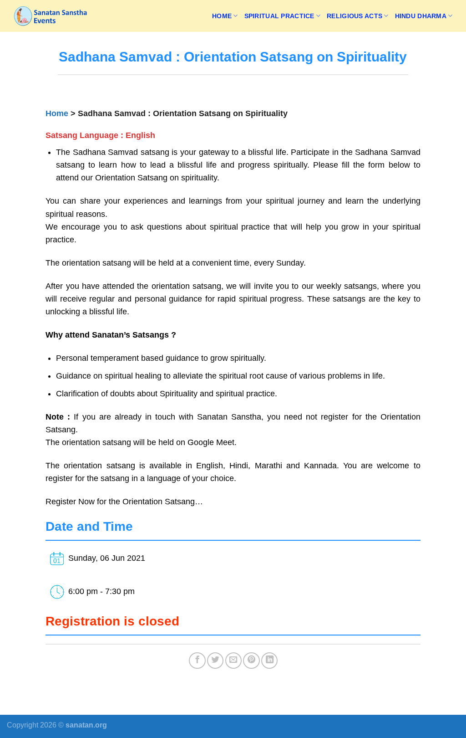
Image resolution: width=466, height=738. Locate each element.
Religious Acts (354, 16)
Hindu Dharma (420, 16)
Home (222, 16)
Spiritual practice (279, 16)
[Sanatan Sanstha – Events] (52, 15)
